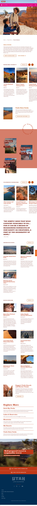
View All (23, 64)
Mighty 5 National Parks (9, 55)
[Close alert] (35, 5)
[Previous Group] (29, 65)
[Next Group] (32, 65)
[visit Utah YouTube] (22, 486)
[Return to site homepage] (18, 1)
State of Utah (3, 498)
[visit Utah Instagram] (16, 486)
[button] (36, 253)
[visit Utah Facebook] (14, 486)
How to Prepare (21, 55)
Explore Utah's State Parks (22, 116)
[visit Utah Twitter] (19, 486)
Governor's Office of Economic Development (8, 491)
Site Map (3, 496)
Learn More (19, 396)
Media (2, 493)
